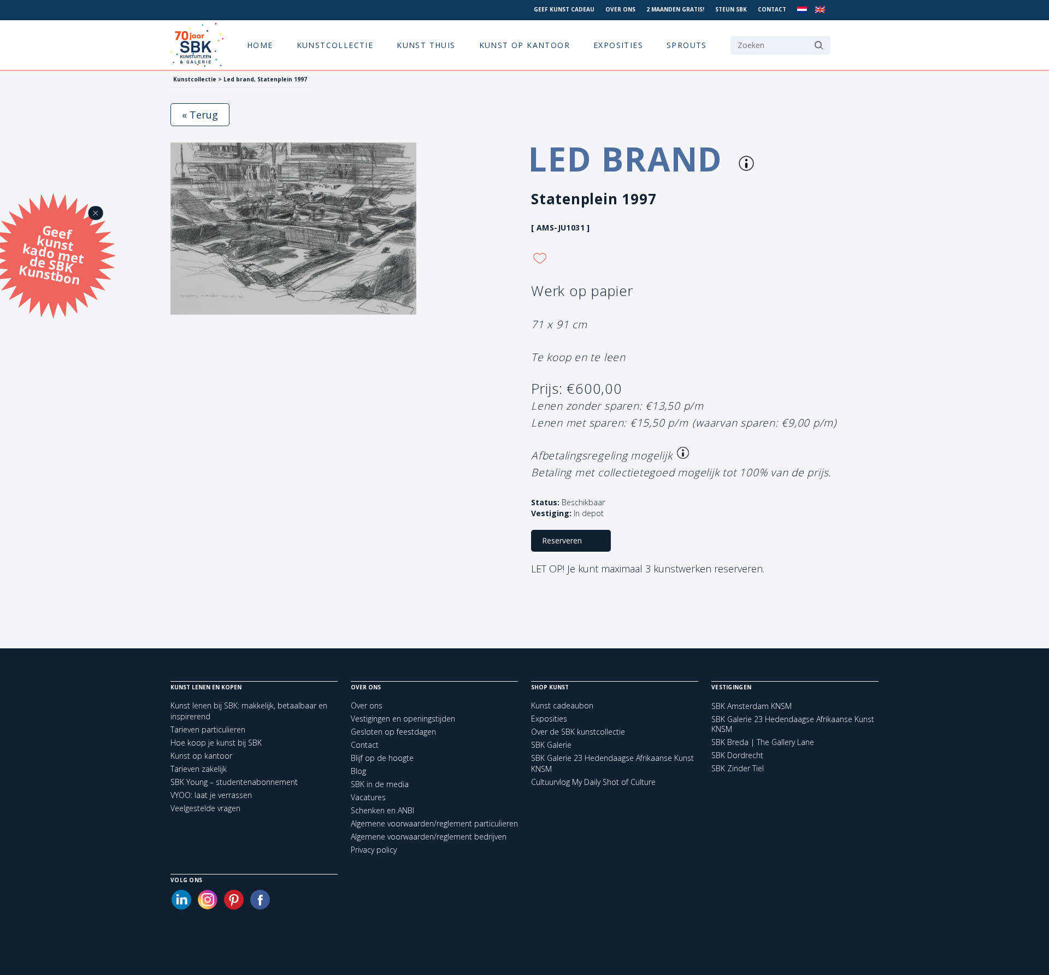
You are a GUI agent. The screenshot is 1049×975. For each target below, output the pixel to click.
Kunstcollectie (335, 45)
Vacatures (368, 797)
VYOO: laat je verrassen (211, 795)
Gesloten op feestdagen (393, 731)
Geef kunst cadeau (564, 9)
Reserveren (562, 540)
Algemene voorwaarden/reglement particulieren (434, 823)
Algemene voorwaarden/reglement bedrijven (428, 836)
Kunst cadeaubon (562, 705)
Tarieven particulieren (207, 729)
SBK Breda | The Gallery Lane (762, 742)
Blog (358, 771)
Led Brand (630, 159)
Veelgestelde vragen (205, 808)
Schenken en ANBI (382, 810)
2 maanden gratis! (675, 9)
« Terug (200, 114)
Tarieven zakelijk (198, 769)
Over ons (620, 9)
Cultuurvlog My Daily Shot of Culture (593, 782)
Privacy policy (374, 849)
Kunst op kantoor (524, 45)
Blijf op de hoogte (382, 758)
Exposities (618, 45)
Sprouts (687, 45)
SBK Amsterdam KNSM (751, 706)
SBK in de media (380, 784)
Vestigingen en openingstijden (403, 718)
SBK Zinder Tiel (737, 768)
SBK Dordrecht (737, 755)
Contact (772, 9)
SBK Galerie (551, 745)
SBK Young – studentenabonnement (234, 782)
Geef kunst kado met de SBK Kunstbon (51, 253)
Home (260, 45)
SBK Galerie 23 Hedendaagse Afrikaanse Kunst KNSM (792, 724)
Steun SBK (731, 9)
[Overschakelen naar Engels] (820, 10)
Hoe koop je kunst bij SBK (216, 742)
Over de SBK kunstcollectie (578, 731)
